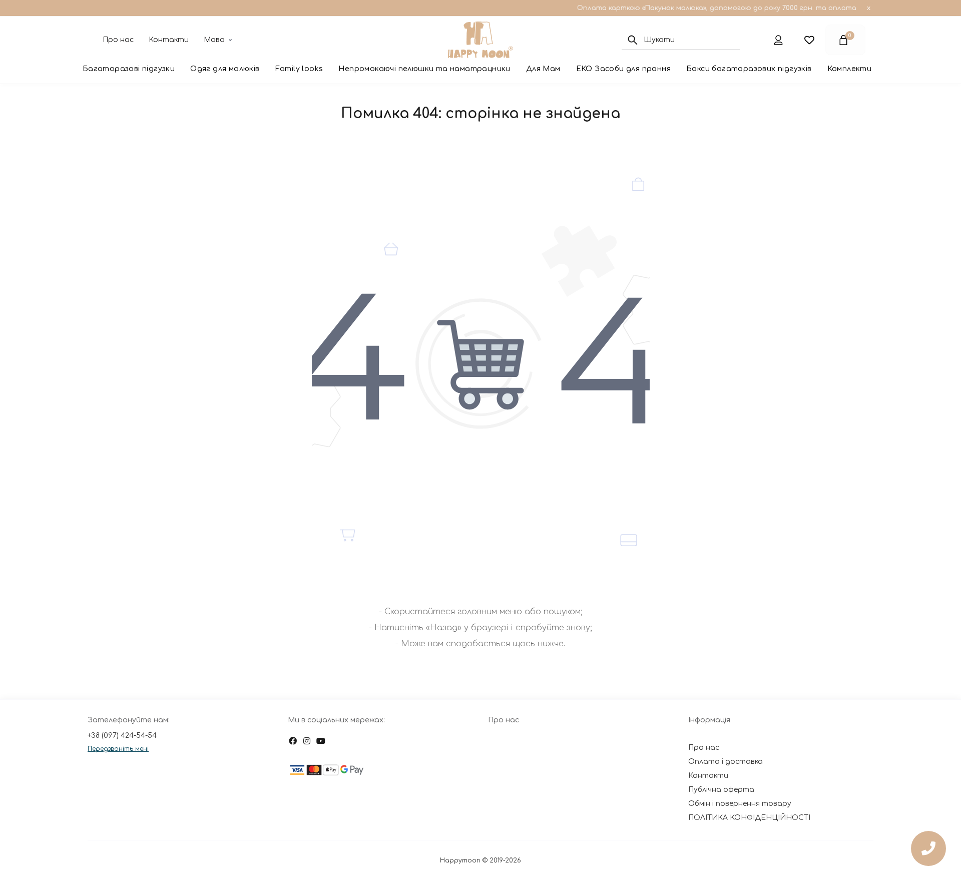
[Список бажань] (809, 40)
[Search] (633, 40)
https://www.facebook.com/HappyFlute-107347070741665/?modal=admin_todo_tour (293, 741)
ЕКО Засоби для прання (623, 69)
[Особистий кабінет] (778, 40)
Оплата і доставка (725, 761)
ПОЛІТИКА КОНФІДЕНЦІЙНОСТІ (749, 817)
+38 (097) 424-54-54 (122, 735)
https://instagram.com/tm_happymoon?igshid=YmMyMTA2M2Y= (307, 741)
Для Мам (543, 69)
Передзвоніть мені (118, 748)
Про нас (118, 40)
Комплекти (849, 69)
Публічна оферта (721, 789)
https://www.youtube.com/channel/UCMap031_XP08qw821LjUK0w (321, 741)
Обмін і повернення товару (739, 803)
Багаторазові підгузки (129, 69)
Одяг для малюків (224, 69)
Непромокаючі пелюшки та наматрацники (424, 69)
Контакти (169, 40)
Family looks (299, 69)
